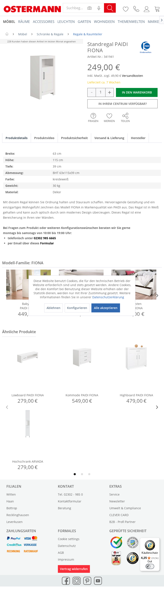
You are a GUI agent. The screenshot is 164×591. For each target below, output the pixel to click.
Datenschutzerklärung (108, 297)
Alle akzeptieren (105, 308)
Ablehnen (53, 308)
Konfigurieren (77, 308)
